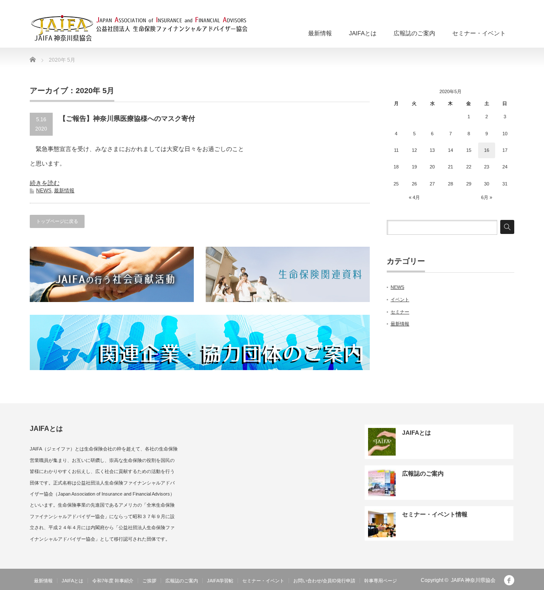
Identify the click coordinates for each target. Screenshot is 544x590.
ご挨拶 (149, 580)
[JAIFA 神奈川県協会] (157, 29)
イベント (400, 299)
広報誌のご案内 (414, 33)
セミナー (400, 311)
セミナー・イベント (479, 33)
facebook (509, 580)
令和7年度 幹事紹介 (112, 580)
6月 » (486, 197)
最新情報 (320, 33)
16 (486, 150)
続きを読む (45, 183)
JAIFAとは (363, 33)
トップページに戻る (57, 221)
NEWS (43, 191)
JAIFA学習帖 (220, 580)
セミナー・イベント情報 (435, 514)
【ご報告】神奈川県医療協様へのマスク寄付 (127, 118)
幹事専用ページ (380, 580)
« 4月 (414, 197)
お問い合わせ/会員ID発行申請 (324, 580)
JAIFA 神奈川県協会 (473, 580)
